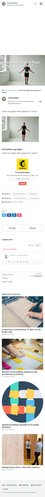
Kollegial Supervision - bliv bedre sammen (21, 467)
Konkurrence (33, 194)
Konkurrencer (34, 198)
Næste (33, 228)
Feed (6, 489)
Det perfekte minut (19, 194)
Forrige (12, 228)
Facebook (13, 485)
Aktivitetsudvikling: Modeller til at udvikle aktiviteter (20, 426)
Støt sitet (37, 485)
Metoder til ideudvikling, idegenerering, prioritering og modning (19, 373)
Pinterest (25, 485)
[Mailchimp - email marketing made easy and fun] (22, 164)
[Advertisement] (22, 31)
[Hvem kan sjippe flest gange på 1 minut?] (20, 130)
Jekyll (22, 492)
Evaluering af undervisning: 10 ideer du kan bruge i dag (21, 330)
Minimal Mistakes (31, 492)
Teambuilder (15, 4)
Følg (40, 101)
